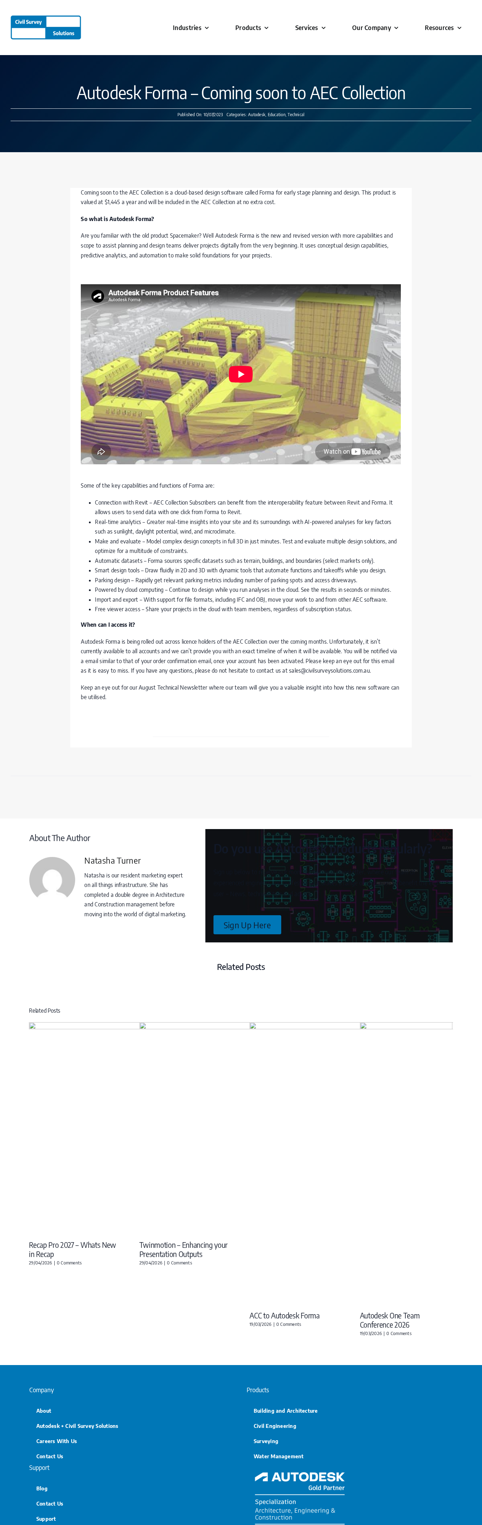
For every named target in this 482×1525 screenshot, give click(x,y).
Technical (296, 114)
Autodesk (256, 114)
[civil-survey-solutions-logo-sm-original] (46, 18)
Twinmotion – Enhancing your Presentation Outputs (183, 1249)
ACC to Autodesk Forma (284, 1315)
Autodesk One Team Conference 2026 (390, 1320)
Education (276, 114)
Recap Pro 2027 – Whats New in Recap (72, 1249)
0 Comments (69, 1262)
